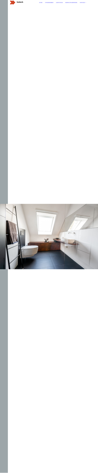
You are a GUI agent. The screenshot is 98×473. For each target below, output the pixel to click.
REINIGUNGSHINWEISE (71, 2)
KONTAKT (82, 2)
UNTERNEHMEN (49, 2)
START (40, 2)
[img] (21, 4)
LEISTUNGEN (59, 2)
